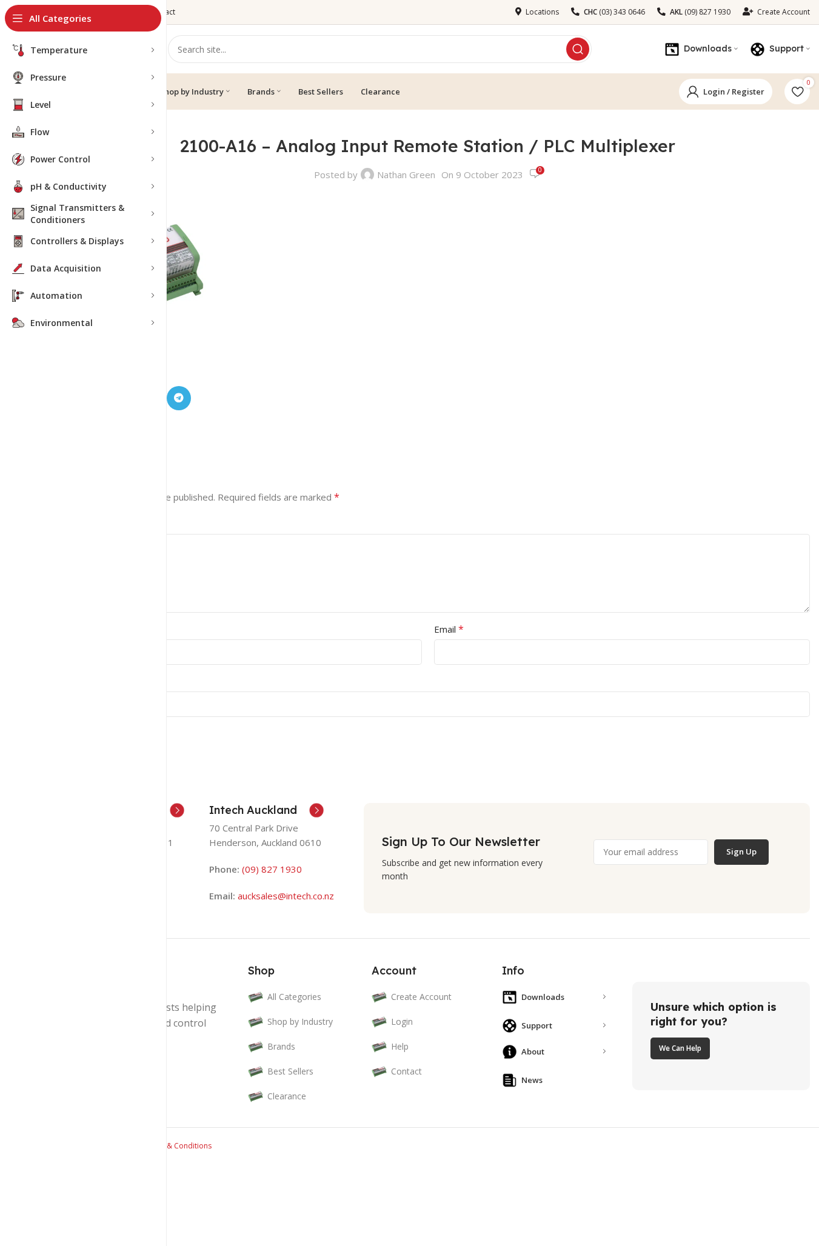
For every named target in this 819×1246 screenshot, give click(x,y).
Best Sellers (290, 1071)
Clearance (286, 1096)
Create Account (421, 996)
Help (400, 1046)
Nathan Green (406, 174)
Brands (281, 1046)
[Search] (577, 49)
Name (61, 629)
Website (63, 681)
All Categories (294, 996)
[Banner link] (721, 1036)
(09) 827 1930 (272, 869)
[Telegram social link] (179, 398)
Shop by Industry (300, 1021)
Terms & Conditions (177, 1146)
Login (402, 1021)
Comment (69, 523)
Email (449, 629)
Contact (406, 1071)
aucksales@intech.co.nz (284, 896)
